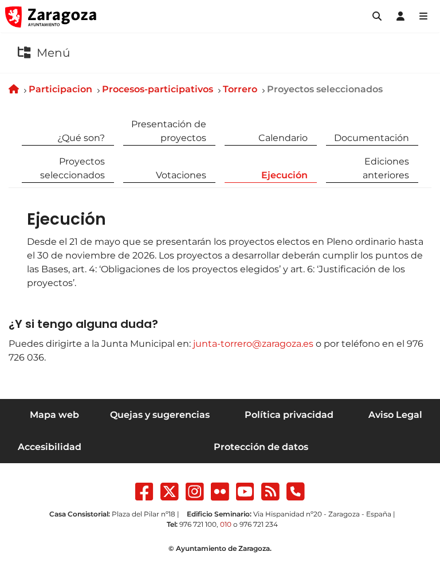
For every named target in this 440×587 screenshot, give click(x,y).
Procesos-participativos (157, 89)
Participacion (60, 89)
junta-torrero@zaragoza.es (253, 343)
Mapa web (54, 414)
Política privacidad (289, 414)
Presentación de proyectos (168, 131)
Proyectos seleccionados (72, 168)
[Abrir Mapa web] (423, 17)
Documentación (371, 137)
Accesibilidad (49, 446)
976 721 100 (198, 524)
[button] (377, 17)
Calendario (283, 137)
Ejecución (284, 175)
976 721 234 (258, 524)
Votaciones (181, 175)
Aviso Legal (395, 414)
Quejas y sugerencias (160, 414)
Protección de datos (261, 446)
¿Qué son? (81, 137)
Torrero (240, 89)
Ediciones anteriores (386, 168)
